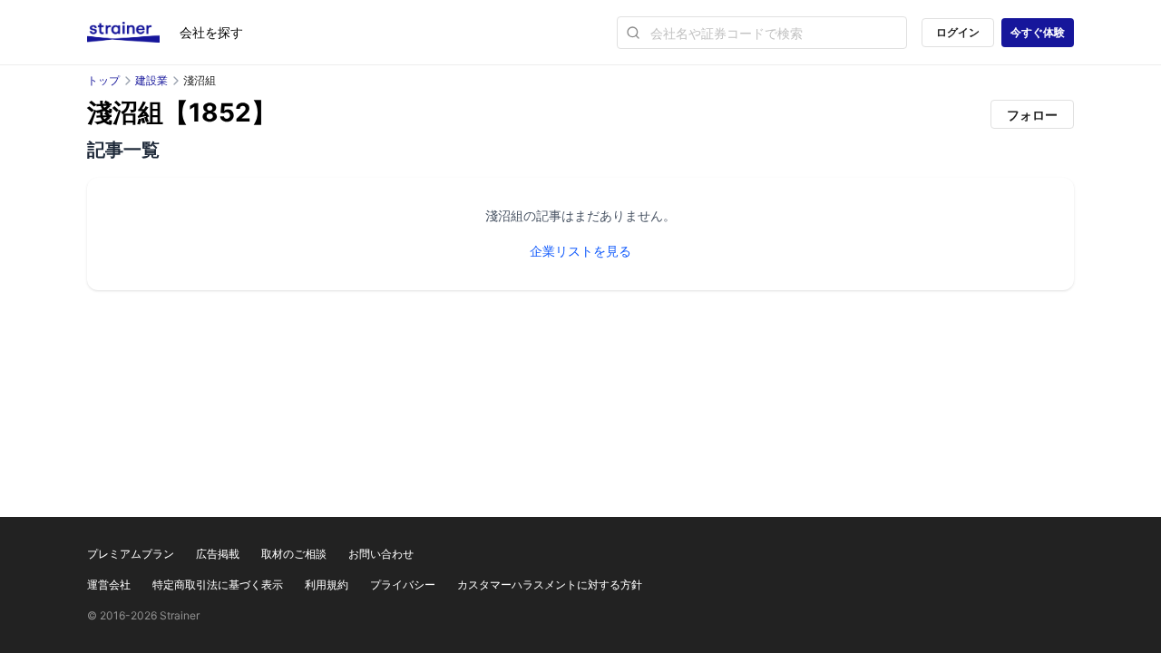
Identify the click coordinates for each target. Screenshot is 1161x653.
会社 (211, 32)
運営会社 (109, 584)
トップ (103, 80)
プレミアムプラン (130, 553)
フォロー (1032, 114)
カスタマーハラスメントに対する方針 (549, 584)
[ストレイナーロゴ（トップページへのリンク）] (133, 32)
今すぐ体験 (1037, 32)
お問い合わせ (381, 553)
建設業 (151, 80)
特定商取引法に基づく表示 (217, 584)
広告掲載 (217, 553)
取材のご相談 (294, 553)
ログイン (958, 32)
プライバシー (402, 584)
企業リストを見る (580, 250)
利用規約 (326, 584)
